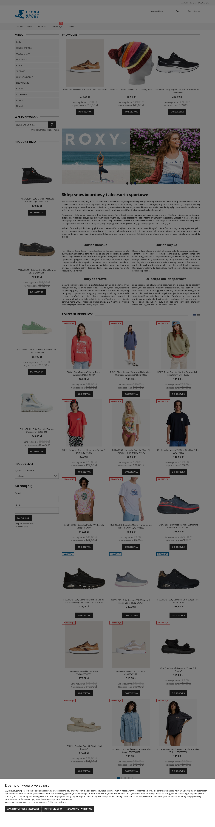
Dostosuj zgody (53, 808)
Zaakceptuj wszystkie (80, 808)
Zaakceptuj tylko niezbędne (23, 808)
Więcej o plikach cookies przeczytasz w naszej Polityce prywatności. (36, 802)
